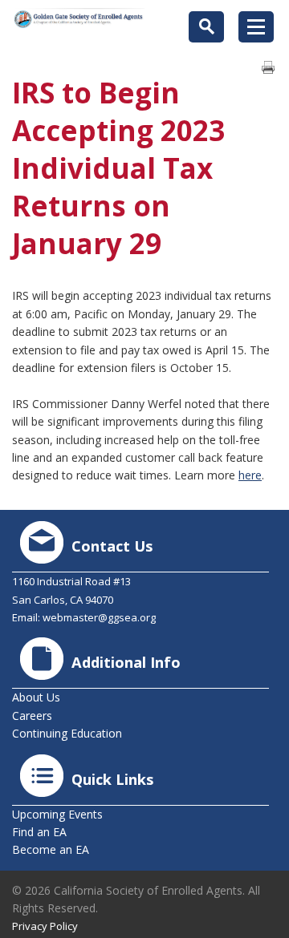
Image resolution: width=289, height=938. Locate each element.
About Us (36, 697)
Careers (32, 715)
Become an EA (50, 849)
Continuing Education (67, 733)
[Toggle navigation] (256, 26)
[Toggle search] (206, 26)
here (250, 475)
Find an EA (39, 831)
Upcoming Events (57, 814)
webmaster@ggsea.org (99, 617)
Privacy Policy (45, 926)
